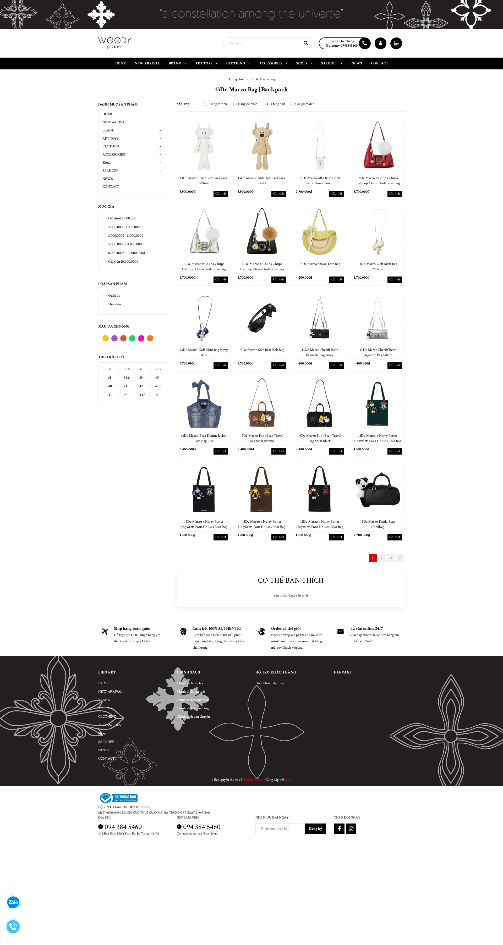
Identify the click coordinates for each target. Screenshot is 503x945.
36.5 (126, 369)
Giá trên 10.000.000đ (122, 261)
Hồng (142, 337)
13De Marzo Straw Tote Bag (319, 264)
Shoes (106, 162)
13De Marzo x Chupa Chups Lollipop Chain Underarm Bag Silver (204, 269)
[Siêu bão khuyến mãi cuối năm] (251, 14)
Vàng (106, 337)
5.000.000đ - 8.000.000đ (125, 244)
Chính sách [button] (188, 672)
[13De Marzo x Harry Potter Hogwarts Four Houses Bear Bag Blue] (204, 489)
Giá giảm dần (304, 104)
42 (141, 386)
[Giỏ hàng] (396, 43)
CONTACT (110, 186)
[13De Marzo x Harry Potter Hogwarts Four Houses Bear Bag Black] (320, 489)
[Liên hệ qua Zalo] (13, 902)
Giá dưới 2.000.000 (121, 218)
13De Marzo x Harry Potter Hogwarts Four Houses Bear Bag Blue (203, 526)
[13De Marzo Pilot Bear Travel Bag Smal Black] (320, 403)
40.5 (110, 386)
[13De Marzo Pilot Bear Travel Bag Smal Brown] (261, 403)
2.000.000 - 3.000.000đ (124, 227)
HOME (107, 114)
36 (109, 369)
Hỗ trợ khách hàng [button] (275, 672)
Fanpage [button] (343, 672)
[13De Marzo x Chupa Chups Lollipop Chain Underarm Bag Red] (377, 146)
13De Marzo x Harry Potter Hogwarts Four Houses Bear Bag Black (319, 526)
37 (141, 369)
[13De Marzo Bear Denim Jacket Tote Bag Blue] (204, 403)
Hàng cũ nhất (247, 104)
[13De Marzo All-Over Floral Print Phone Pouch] (320, 146)
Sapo (288, 779)
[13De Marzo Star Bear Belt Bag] (261, 318)
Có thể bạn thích (291, 580)
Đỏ (124, 337)
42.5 (157, 386)
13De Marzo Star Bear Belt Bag (261, 349)
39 (141, 377)
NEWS (107, 178)
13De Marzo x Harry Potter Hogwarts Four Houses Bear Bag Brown (261, 526)
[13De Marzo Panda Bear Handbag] (377, 489)
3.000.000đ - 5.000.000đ (125, 235)
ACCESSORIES (113, 154)
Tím (115, 337)
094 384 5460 (123, 826)
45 (156, 395)
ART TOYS (110, 138)
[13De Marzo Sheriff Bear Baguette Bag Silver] (377, 318)
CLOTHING (111, 146)
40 (156, 377)
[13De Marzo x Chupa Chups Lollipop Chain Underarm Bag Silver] (204, 232)
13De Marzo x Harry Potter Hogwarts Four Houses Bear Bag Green (377, 441)
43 (109, 395)
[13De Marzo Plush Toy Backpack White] (204, 146)
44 (125, 395)
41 (125, 386)
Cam (151, 337)
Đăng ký (315, 828)
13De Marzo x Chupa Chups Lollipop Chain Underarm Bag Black (262, 269)
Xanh (133, 337)
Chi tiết (220, 193)
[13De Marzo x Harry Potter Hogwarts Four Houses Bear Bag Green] (377, 403)
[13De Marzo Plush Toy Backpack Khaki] (261, 146)
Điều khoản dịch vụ (269, 683)
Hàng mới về (218, 104)
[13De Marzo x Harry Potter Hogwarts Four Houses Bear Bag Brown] (261, 489)
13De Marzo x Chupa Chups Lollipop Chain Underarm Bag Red (378, 183)
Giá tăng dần (276, 104)
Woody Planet (253, 779)
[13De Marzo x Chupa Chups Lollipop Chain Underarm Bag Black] (261, 232)
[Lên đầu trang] (492, 917)
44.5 (142, 395)
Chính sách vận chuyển (193, 716)
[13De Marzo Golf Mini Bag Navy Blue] (204, 318)
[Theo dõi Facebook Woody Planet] (339, 829)
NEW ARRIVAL (114, 122)
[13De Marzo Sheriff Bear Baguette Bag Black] (320, 318)
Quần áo (113, 295)
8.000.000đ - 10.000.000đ (126, 253)
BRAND (108, 130)
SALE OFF (110, 170)
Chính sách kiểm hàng (193, 708)
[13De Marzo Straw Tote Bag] (320, 232)
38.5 (126, 377)
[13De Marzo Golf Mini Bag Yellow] (377, 232)
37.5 (157, 369)
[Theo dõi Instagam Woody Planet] (351, 829)
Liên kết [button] (107, 672)
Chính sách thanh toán (193, 700)
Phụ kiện (114, 304)
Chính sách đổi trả (190, 683)
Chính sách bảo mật (191, 691)
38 (109, 377)
